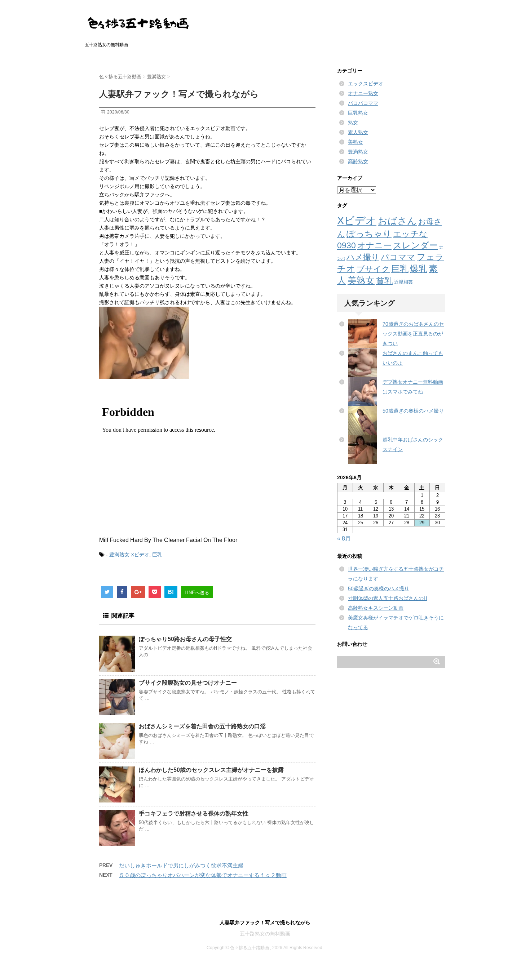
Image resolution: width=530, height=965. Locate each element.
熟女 (353, 122)
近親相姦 (403, 282)
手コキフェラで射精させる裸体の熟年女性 (193, 813)
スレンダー (415, 245)
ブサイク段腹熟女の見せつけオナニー (188, 683)
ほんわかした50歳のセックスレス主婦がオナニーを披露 (211, 770)
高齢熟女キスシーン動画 (375, 608)
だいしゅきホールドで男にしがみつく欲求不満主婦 (181, 865)
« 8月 (344, 538)
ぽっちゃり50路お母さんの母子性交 (185, 639)
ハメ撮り (362, 257)
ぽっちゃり (369, 234)
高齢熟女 (358, 161)
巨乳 (157, 554)
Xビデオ (140, 554)
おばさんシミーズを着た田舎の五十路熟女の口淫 (202, 726)
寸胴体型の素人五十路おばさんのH (387, 598)
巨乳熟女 (358, 113)
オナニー (374, 245)
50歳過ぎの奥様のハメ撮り (413, 411)
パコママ (398, 257)
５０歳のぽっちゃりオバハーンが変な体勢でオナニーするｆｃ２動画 (203, 875)
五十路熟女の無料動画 (265, 934)
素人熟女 (358, 132)
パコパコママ (363, 103)
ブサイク (373, 269)
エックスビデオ (365, 83)
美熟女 (355, 142)
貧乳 (384, 280)
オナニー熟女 (363, 93)
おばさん (397, 220)
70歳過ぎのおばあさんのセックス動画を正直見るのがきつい (413, 333)
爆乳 (418, 269)
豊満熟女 (119, 554)
